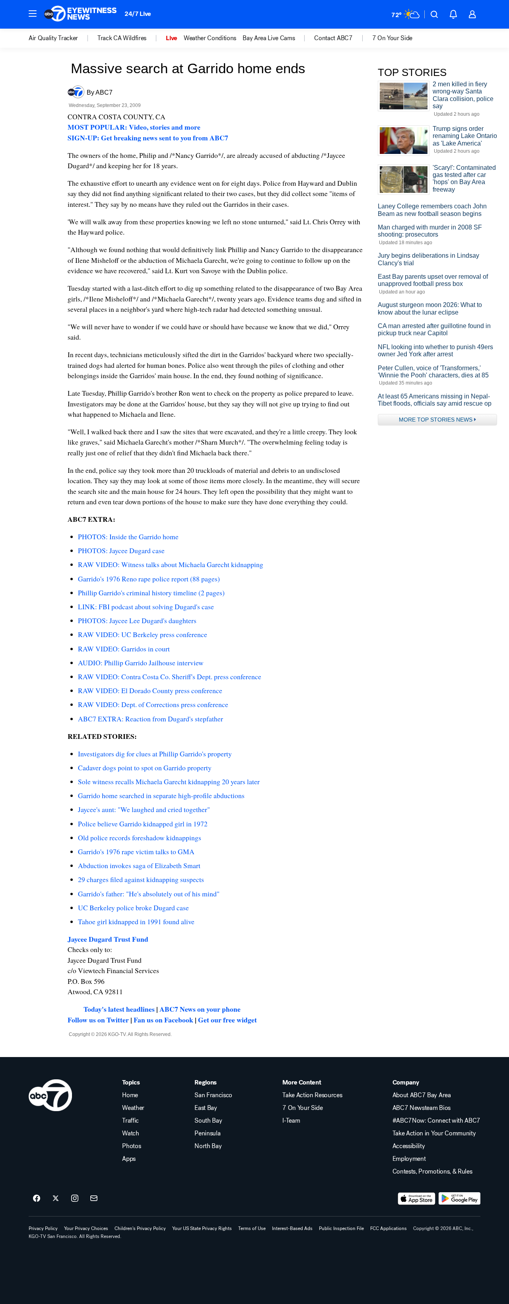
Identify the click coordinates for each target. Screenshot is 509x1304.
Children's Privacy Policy (140, 1228)
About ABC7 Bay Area (421, 1095)
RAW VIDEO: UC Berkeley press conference (142, 634)
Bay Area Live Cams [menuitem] (269, 38)
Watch (130, 1133)
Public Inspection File (341, 1228)
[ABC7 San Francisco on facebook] (37, 1199)
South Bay (208, 1120)
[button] (32, 13)
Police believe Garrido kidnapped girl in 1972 (143, 823)
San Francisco (213, 1095)
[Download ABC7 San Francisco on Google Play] (459, 1198)
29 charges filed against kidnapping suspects (141, 879)
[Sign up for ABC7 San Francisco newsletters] (94, 1199)
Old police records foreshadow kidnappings (139, 837)
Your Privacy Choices (86, 1228)
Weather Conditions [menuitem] (210, 38)
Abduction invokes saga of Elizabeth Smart (139, 865)
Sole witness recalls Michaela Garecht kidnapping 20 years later (169, 781)
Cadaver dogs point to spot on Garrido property (145, 767)
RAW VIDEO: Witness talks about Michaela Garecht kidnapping (170, 564)
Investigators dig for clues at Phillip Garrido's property (155, 753)
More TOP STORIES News (435, 419)
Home (130, 1095)
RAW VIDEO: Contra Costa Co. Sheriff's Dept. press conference (169, 676)
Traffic (130, 1120)
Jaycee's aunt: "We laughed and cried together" (144, 809)
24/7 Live (137, 14)
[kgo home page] (50, 1095)
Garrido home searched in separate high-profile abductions (161, 795)
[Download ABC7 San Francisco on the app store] (417, 1198)
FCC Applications (388, 1228)
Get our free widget (227, 1019)
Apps (129, 1159)
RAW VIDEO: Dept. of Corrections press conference (153, 704)
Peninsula (207, 1133)
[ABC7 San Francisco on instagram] (75, 1199)
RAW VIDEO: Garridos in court (124, 648)
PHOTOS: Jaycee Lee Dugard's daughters (137, 620)
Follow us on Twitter (98, 1019)
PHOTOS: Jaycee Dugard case (121, 550)
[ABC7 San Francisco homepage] (80, 14)
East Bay (205, 1108)
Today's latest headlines (119, 1009)
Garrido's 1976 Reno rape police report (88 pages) (149, 578)
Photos (131, 1146)
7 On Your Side (302, 1108)
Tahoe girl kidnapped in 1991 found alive (136, 921)
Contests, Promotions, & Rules (432, 1171)
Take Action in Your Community (434, 1133)
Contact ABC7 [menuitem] (333, 38)
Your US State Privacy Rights (202, 1228)
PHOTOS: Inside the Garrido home (128, 536)
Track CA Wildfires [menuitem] (121, 38)
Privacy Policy (43, 1228)
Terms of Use (252, 1228)
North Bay (207, 1146)
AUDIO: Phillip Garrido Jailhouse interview (141, 662)
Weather (133, 1108)
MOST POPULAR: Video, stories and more (134, 127)
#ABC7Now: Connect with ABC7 (436, 1120)
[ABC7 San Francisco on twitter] (56, 1199)
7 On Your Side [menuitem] (392, 38)
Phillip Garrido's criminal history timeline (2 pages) (151, 592)
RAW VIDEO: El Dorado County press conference (150, 690)
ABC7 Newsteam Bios (421, 1108)
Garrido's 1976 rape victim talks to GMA (136, 851)
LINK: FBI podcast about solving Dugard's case (146, 606)
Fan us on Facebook (163, 1019)
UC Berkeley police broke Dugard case (133, 907)
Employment (409, 1159)
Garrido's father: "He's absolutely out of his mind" (149, 893)
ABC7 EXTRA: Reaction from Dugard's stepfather (150, 718)
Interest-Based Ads (292, 1228)
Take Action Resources (312, 1095)
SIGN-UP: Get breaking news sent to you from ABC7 (148, 137)
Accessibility (408, 1146)
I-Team (291, 1120)
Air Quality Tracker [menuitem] (53, 38)
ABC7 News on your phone (200, 1009)
